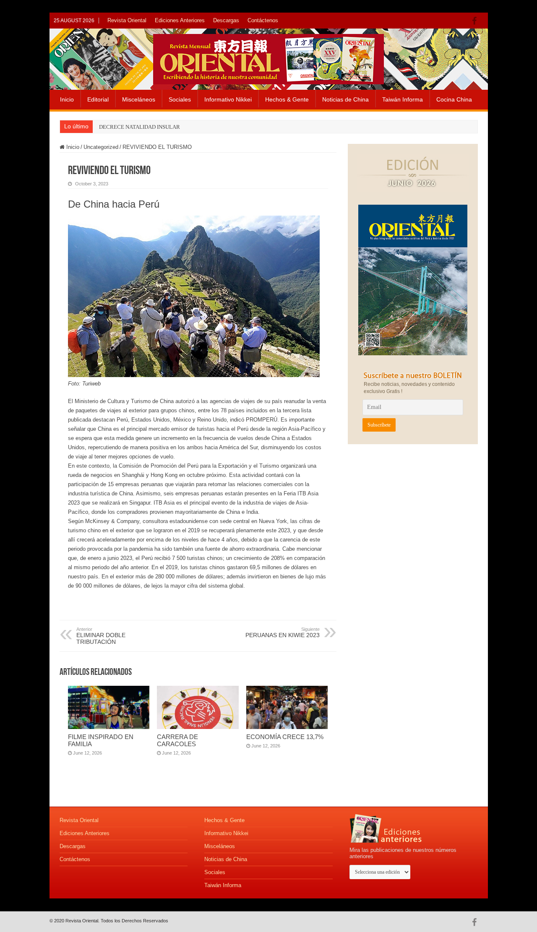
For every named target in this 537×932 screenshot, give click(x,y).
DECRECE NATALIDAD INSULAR (139, 127)
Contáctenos (263, 20)
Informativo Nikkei (228, 99)
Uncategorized (100, 147)
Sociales (180, 99)
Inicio (67, 99)
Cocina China (454, 99)
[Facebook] (476, 21)
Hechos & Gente (287, 99)
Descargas (226, 20)
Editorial (98, 99)
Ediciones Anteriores (180, 20)
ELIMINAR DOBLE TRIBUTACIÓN (100, 636)
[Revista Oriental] (268, 57)
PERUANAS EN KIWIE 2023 (282, 632)
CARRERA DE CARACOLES (177, 740)
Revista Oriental (126, 20)
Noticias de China (345, 99)
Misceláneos (138, 99)
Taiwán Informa (402, 99)
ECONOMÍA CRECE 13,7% (284, 736)
